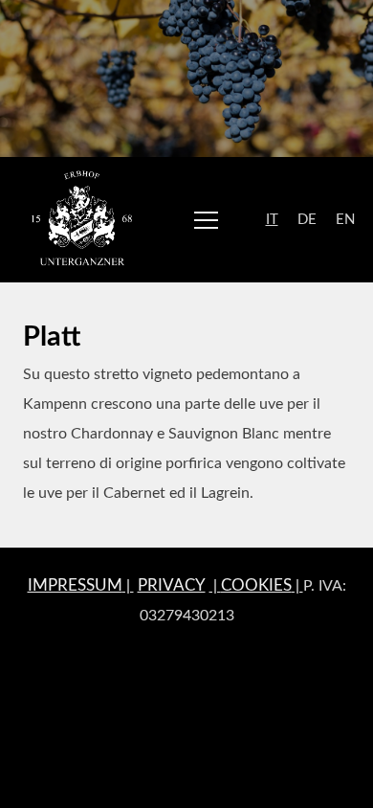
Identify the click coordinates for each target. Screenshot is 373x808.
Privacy (172, 585)
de (307, 220)
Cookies (256, 585)
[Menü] (206, 220)
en (345, 220)
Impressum (75, 585)
